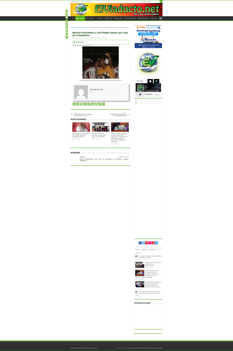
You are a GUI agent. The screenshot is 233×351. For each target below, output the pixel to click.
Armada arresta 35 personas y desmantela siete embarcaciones (99, 135)
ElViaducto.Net (77, 38)
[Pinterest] (144, 2)
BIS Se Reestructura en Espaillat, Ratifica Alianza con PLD (83, 114)
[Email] (66, 30)
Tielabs (160, 348)
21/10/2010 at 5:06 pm (123, 156)
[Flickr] (146, 2)
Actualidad (80, 18)
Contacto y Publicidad (86, 1)
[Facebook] (141, 2)
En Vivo (154, 18)
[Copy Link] (66, 34)
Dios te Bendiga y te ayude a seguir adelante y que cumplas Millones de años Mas (100, 80)
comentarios (152, 249)
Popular (144, 249)
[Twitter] (143, 2)
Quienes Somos (75, 1)
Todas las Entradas (82, 27)
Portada (73, 27)
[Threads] (66, 24)
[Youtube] (148, 2)
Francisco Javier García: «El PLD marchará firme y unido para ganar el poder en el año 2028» (148, 293)
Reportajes (119, 18)
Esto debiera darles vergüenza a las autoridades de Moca (118, 114)
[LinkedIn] (66, 27)
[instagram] (150, 2)
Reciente (138, 249)
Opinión (100, 18)
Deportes (109, 18)
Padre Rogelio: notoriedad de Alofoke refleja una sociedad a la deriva (80, 135)
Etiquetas (138, 253)
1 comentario (104, 38)
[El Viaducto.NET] (116, 9)
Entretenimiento (144, 18)
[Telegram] (66, 14)
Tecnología (91, 18)
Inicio (73, 18)
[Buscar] (161, 1)
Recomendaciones (130, 18)
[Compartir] (66, 37)
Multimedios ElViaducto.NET (143, 348)
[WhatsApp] (66, 11)
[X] (66, 20)
